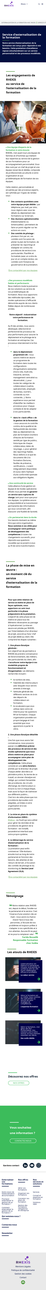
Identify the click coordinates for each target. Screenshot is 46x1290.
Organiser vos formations (23, 1194)
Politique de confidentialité (23, 1270)
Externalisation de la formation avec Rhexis (19, 23)
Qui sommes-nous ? (11, 1216)
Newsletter (7, 1233)
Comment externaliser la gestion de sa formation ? (7, 1210)
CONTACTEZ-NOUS (23, 1140)
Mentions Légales (23, 1266)
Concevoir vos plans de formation (23, 1200)
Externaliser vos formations (8, 1182)
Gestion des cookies (23, 1273)
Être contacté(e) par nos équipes (23, 270)
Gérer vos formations (22, 1189)
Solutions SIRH (36, 1203)
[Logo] (9, 6)
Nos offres (23, 1180)
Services (36, 1192)
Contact (23, 1277)
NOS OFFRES (18, 1083)
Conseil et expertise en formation (38, 1197)
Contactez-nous (9, 1225)
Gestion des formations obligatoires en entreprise (23, 1208)
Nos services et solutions (38, 1182)
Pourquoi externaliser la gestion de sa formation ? (7, 1201)
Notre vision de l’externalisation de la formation (8, 1194)
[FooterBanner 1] (23, 1263)
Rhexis (23, 4)
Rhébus (11, 820)
